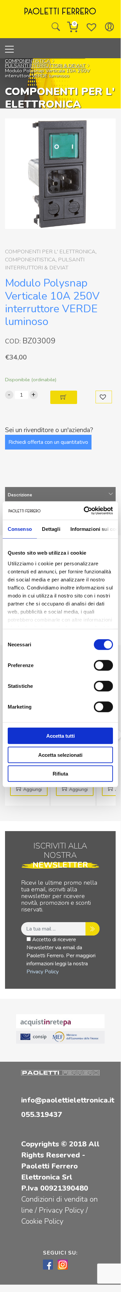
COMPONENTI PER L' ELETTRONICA (50, 251)
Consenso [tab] (20, 529)
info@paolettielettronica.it (67, 1100)
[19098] (63, 397)
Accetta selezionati (60, 754)
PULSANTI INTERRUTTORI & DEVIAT (45, 65)
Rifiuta (60, 774)
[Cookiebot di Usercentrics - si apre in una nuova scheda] (85, 510)
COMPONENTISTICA (27, 61)
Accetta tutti (60, 736)
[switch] (103, 665)
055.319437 (41, 1115)
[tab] (60, 495)
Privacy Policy (42, 971)
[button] (104, 397)
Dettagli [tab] (51, 529)
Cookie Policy (42, 1221)
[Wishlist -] (91, 26)
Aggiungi (32, 789)
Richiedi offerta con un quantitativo (48, 442)
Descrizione (20, 495)
